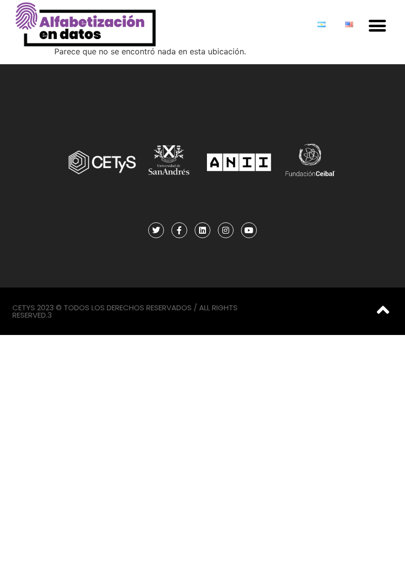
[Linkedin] (202, 230)
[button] (377, 25)
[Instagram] (226, 230)
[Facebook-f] (179, 230)
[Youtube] (249, 230)
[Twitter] (156, 230)
